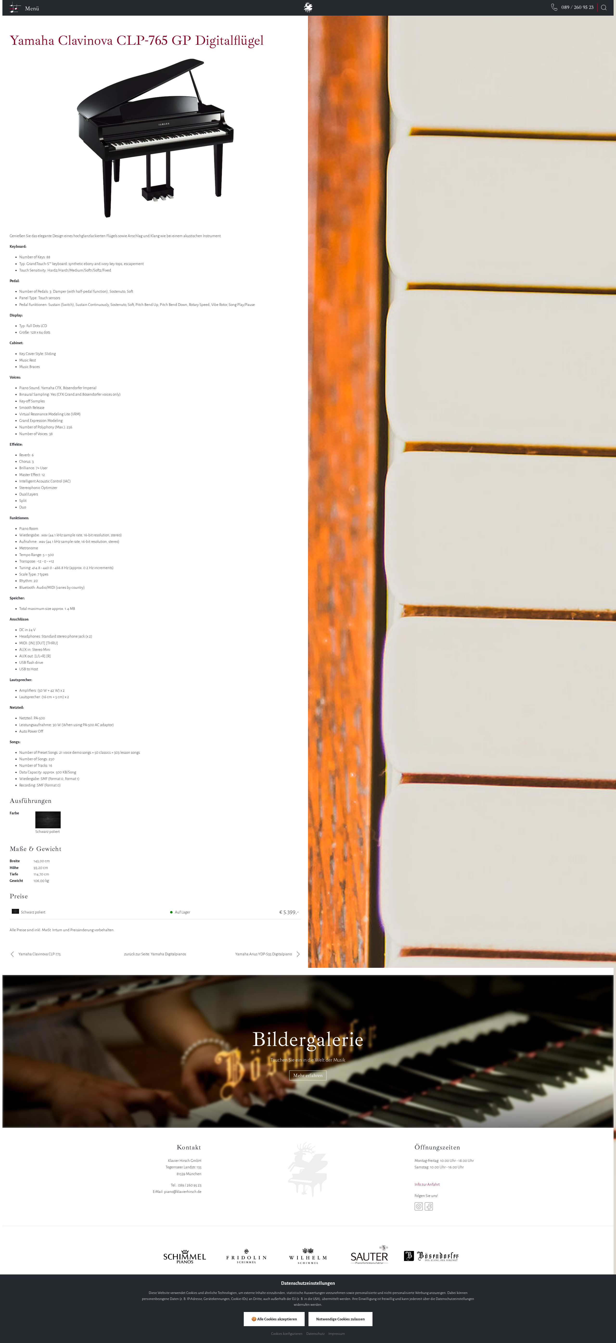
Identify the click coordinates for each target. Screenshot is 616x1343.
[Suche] (603, 7)
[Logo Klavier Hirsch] (308, 8)
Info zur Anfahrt (427, 1184)
